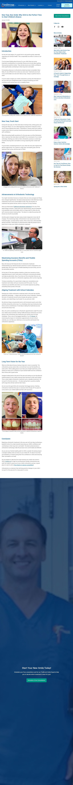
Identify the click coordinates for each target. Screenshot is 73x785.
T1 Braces (32, 316)
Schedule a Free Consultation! (36, 680)
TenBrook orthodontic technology (23, 206)
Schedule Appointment (67, 5)
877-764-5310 (69, 1)
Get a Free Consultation (62, 16)
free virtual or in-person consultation (23, 465)
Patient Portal (58, 5)
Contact (50, 5)
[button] (14, 5)
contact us (8, 461)
